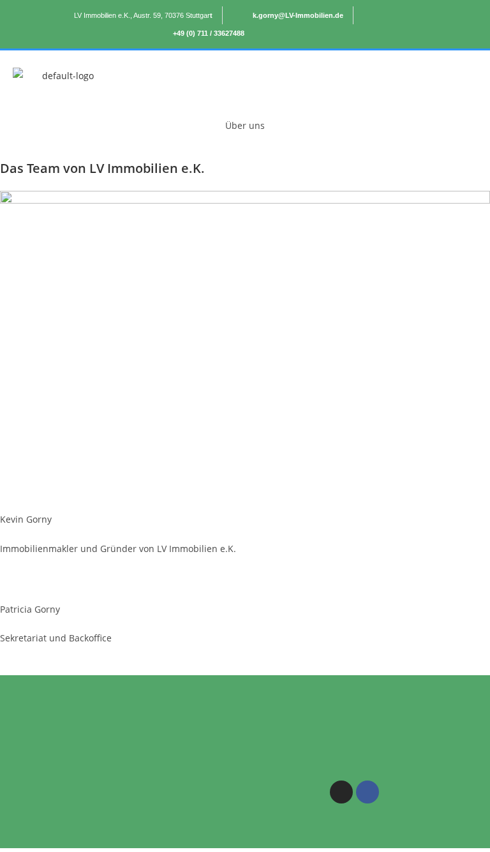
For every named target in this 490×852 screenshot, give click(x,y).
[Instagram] (341, 792)
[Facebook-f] (367, 792)
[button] (314, 75)
